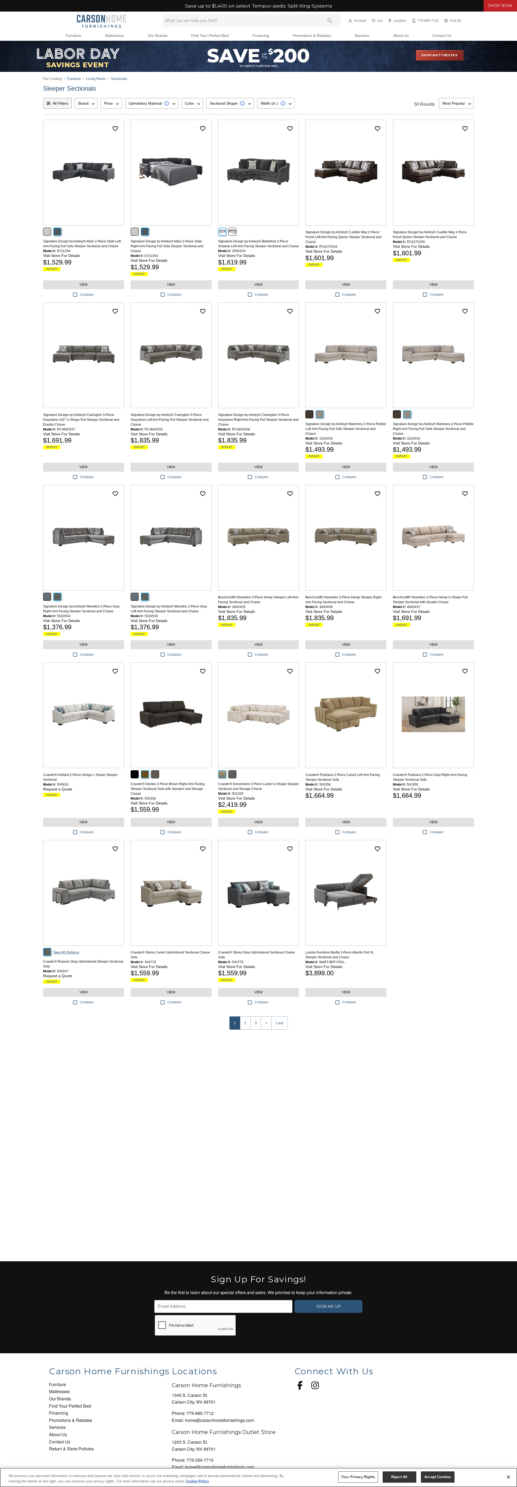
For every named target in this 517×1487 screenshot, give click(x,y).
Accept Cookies (437, 1477)
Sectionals (119, 79)
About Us (401, 36)
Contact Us (441, 36)
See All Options (66, 952)
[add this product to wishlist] (115, 128)
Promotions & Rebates (312, 36)
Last (279, 1023)
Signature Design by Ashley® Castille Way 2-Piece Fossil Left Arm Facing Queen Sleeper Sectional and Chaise (343, 237)
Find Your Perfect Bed (210, 36)
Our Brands (157, 36)
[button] (350, 20)
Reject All (399, 1477)
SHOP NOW (500, 5)
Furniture (73, 36)
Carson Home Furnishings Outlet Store (223, 1432)
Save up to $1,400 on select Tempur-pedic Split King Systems (258, 6)
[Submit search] (329, 21)
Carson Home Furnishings (206, 1385)
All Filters (60, 103)
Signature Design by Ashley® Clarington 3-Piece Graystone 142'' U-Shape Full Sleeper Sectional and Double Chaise (81, 419)
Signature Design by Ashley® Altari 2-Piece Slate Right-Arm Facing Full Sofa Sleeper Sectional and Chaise (167, 246)
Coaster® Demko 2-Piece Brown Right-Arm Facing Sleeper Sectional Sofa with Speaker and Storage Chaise (168, 789)
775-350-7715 (200, 1460)
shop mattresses (439, 55)
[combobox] (86, 103)
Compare (87, 294)
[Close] (508, 1477)
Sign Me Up (328, 1306)
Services (362, 36)
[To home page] (102, 21)
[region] (258, 1477)
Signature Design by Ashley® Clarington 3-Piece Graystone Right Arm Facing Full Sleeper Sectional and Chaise (258, 419)
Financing (260, 36)
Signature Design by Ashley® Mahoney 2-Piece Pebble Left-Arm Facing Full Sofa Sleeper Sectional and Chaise (345, 429)
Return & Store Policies (71, 1449)
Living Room (96, 79)
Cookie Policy (197, 1481)
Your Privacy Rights (358, 1477)
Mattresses (114, 36)
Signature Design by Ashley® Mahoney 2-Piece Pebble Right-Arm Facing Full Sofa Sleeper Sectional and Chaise (433, 429)
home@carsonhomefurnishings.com (219, 1420)
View (83, 285)
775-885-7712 (200, 1413)
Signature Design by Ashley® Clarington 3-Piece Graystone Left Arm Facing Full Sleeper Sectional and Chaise (170, 419)
